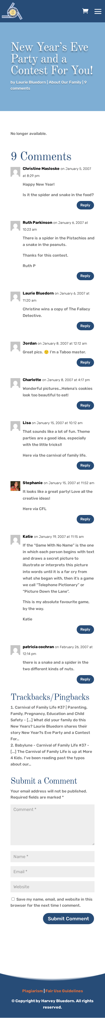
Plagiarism (32, 991)
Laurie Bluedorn (31, 82)
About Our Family (65, 82)
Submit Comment (68, 919)
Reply (85, 205)
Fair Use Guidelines (64, 991)
